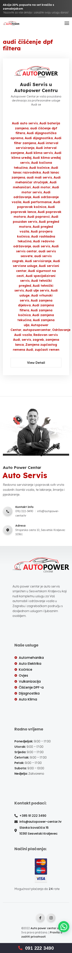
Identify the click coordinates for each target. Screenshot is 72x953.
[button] (63, 926)
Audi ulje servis (37, 290)
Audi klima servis (39, 153)
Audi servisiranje (38, 261)
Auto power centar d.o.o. (47, 928)
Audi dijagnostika (39, 138)
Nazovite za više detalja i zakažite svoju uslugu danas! (36, 12)
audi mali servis (39, 177)
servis (26, 339)
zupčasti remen (47, 349)
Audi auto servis (25, 123)
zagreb (38, 339)
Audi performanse (37, 202)
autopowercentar (37, 330)
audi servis (41, 246)
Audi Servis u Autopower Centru (36, 87)
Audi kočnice (39, 167)
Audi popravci (38, 217)
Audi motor (41, 187)
